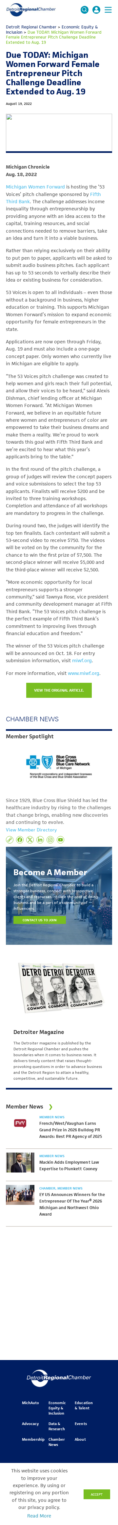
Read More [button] (39, 1516)
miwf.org (82, 661)
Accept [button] (97, 1494)
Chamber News (57, 1442)
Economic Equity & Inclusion (57, 1408)
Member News (52, 1117)
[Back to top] (102, 1426)
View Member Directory (31, 830)
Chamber (47, 1188)
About (80, 1439)
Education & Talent (83, 1405)
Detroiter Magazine (38, 1032)
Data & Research (57, 1426)
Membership (33, 1439)
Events (81, 1423)
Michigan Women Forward (35, 187)
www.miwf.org (83, 673)
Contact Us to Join (40, 920)
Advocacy (30, 1423)
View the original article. (59, 690)
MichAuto (30, 1402)
